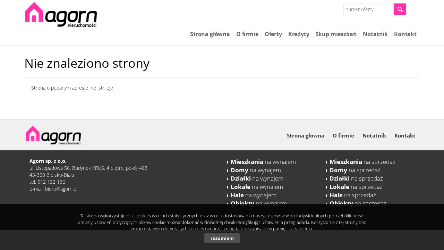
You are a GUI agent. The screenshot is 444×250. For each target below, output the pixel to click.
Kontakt (405, 34)
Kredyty (298, 34)
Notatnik (375, 34)
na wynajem (263, 162)
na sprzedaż (362, 162)
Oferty (273, 34)
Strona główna (210, 34)
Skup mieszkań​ (336, 34)
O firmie (247, 34)
